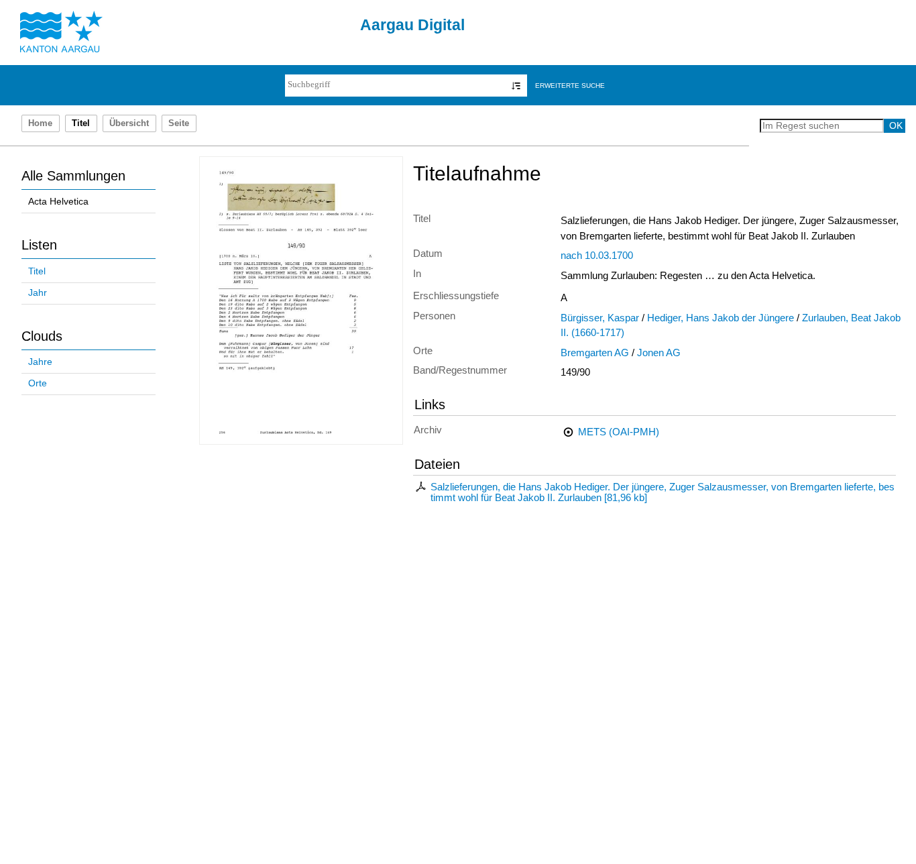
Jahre (40, 362)
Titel (37, 271)
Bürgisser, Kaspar (600, 318)
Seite (178, 123)
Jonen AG (659, 352)
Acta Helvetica (58, 202)
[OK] (516, 85)
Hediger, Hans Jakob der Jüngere (720, 318)
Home (40, 123)
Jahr (37, 293)
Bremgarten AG (595, 352)
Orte (37, 383)
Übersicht (129, 123)
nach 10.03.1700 (597, 255)
